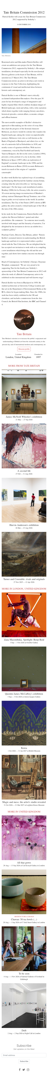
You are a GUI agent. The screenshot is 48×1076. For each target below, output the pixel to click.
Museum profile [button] (24, 349)
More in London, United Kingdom (24, 588)
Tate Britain (24, 334)
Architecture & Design (24, 916)
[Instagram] (28, 1069)
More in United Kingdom (24, 811)
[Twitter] (23, 1069)
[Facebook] (19, 1069)
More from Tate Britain (24, 365)
